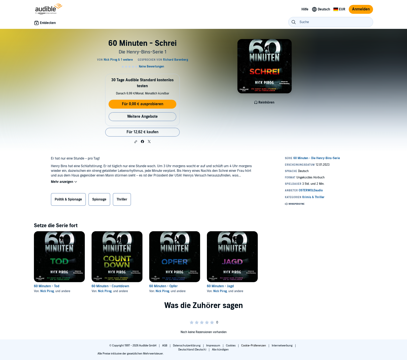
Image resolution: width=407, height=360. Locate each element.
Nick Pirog (47, 291)
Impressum (213, 345)
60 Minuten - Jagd (220, 286)
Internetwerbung (282, 345)
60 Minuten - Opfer (163, 286)
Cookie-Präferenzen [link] (253, 345)
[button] (135, 141)
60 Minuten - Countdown (110, 286)
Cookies (231, 345)
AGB (165, 345)
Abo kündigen (220, 349)
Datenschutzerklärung (187, 345)
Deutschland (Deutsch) (192, 349)
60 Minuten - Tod (46, 286)
